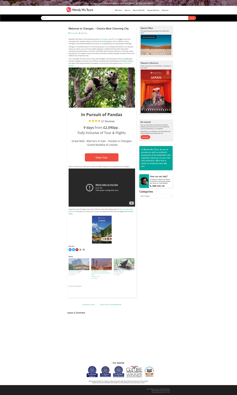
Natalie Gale (83, 33)
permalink (78, 286)
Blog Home (165, 10)
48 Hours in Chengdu (75, 271)
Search (192, 18)
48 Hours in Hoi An (89, 304)
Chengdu (104, 39)
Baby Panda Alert (119, 271)
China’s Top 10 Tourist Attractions (110, 304)
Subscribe (145, 137)
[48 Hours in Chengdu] (79, 264)
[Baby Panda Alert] (124, 264)
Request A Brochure (153, 10)
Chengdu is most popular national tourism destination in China (100, 273)
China (115, 39)
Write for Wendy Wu (139, 10)
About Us (127, 10)
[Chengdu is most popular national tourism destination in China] (101, 264)
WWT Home (118, 10)
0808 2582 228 (158, 186)
